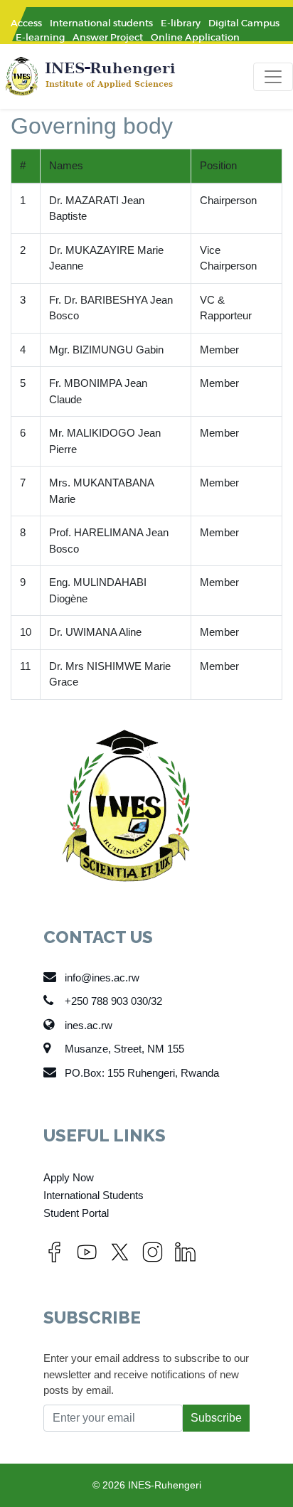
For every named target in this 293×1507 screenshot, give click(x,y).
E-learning (40, 37)
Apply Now (68, 1177)
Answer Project (108, 37)
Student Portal (76, 1213)
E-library (181, 23)
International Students (93, 1195)
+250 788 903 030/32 (113, 1001)
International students (101, 23)
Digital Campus (243, 23)
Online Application (195, 37)
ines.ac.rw (88, 1025)
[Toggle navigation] (273, 77)
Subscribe (216, 1418)
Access (26, 23)
